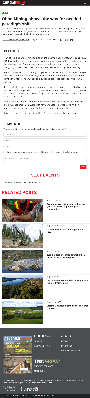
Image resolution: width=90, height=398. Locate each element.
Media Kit (65, 341)
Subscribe (39, 341)
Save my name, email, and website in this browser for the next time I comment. (42, 152)
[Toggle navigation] (85, 3)
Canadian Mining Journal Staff (16, 40)
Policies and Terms (70, 351)
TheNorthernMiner (43, 366)
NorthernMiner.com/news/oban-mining (55, 113)
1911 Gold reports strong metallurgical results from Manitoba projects (66, 256)
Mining (5, 13)
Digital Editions (42, 346)
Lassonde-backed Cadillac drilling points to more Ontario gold (67, 281)
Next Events (45, 175)
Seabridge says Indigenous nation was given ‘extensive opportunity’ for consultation (66, 206)
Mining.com (39, 371)
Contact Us (67, 346)
